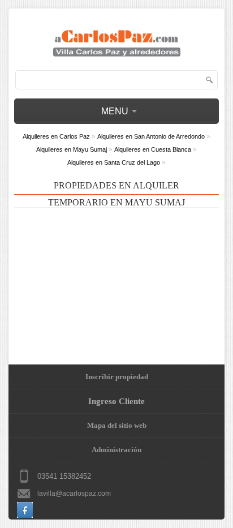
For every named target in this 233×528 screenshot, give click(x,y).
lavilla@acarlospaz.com (74, 493)
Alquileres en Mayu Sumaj (71, 149)
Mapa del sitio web (116, 425)
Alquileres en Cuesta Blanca (152, 149)
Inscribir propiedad (116, 376)
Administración (116, 449)
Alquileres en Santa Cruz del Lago (113, 162)
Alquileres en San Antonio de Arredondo (151, 136)
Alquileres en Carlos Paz (56, 136)
